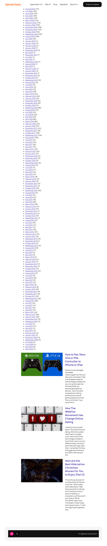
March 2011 (29, 312)
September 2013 (31, 245)
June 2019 (29, 87)
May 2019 (28, 89)
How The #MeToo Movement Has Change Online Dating (74, 415)
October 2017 (30, 133)
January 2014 (30, 236)
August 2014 (30, 220)
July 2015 (28, 195)
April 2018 (29, 119)
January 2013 (30, 262)
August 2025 (30, 36)
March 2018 (29, 121)
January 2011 (30, 317)
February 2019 (30, 96)
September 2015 (31, 190)
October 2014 (30, 216)
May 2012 (28, 280)
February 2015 (30, 206)
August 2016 (30, 165)
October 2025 (30, 32)
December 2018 (31, 101)
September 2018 (31, 108)
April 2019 (29, 91)
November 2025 (31, 29)
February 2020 (30, 68)
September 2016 (31, 163)
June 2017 (29, 142)
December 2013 (31, 239)
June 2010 (29, 326)
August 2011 (29, 301)
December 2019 (31, 73)
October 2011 (30, 296)
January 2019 (30, 98)
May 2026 (29, 16)
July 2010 (28, 324)
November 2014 (31, 213)
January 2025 (30, 41)
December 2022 (31, 50)
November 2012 (31, 266)
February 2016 (30, 179)
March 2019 (29, 94)
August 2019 (30, 82)
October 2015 (30, 188)
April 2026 (29, 18)
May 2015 (28, 200)
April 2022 (29, 52)
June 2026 (29, 13)
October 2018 (30, 105)
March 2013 (29, 257)
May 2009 (29, 347)
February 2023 (30, 46)
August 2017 (30, 137)
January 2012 (30, 289)
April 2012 (29, 282)
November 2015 (31, 186)
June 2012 (29, 278)
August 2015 (30, 193)
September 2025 (31, 34)
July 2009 (29, 342)
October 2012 (30, 268)
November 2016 (31, 158)
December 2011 (31, 291)
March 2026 (29, 20)
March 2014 (29, 232)
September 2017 (31, 135)
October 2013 (30, 243)
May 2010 (28, 328)
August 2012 (30, 273)
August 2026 (30, 9)
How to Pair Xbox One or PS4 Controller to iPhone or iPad (75, 360)
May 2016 (28, 172)
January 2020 (30, 71)
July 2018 (28, 112)
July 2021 (28, 57)
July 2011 (28, 303)
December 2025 (31, 27)
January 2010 (30, 335)
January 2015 (30, 209)
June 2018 (29, 114)
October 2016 (30, 160)
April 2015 (29, 202)
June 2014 (29, 225)
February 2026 (30, 23)
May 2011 (28, 308)
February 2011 (30, 314)
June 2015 (29, 197)
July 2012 (28, 275)
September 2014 (31, 218)
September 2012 (31, 271)
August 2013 (30, 248)
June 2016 (29, 170)
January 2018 (30, 126)
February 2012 (30, 287)
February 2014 (30, 234)
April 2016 (29, 174)
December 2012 (31, 264)
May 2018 (28, 117)
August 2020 (30, 64)
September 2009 (31, 340)
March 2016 (29, 177)
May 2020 (29, 66)
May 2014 (28, 227)
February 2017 (30, 151)
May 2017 (28, 144)
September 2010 (31, 321)
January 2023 (30, 48)
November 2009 (31, 337)
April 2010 (29, 331)
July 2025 (28, 39)
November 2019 (31, 75)
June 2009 (29, 344)
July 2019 (28, 85)
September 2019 (31, 80)
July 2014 (28, 222)
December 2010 (31, 319)
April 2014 (29, 229)
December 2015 (31, 183)
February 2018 (30, 124)
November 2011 (31, 294)
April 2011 (28, 310)
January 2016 (30, 181)
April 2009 (29, 349)
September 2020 (31, 62)
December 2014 (31, 211)
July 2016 (28, 167)
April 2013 (29, 255)
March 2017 (29, 149)
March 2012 (29, 285)
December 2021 (31, 55)
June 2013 (29, 250)
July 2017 (28, 140)
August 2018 (30, 110)
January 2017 (30, 154)
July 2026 (29, 11)
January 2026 (30, 25)
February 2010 (30, 333)
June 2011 (29, 305)
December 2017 (31, 128)
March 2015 (29, 204)
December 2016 (31, 156)
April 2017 (28, 147)
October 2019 (30, 78)
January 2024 (30, 43)
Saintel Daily (13, 4)
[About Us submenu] (77, 4)
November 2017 (31, 131)
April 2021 (29, 59)
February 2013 (30, 259)
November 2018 (31, 103)
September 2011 (31, 298)
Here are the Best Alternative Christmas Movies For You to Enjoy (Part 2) (75, 467)
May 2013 (28, 252)
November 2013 (31, 241)
